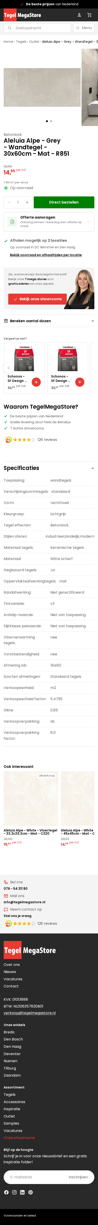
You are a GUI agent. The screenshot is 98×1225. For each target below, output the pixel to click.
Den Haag (12, 1046)
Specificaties (21, 468)
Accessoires (14, 1101)
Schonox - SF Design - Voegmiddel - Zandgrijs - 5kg (18, 378)
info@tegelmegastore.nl (24, 902)
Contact (11, 986)
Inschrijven (78, 1177)
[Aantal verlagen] (9, 202)
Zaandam (12, 1075)
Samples (11, 1123)
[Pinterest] (30, 1192)
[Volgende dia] (89, 368)
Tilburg (10, 1068)
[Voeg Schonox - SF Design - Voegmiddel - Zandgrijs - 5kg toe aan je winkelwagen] (36, 382)
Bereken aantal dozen (30, 321)
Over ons (12, 964)
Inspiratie (12, 1109)
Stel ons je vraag (17, 916)
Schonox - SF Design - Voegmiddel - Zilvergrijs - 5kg (61, 378)
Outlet (34, 41)
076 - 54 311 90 (16, 888)
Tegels (21, 41)
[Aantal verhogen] (27, 202)
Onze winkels (14, 1025)
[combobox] (31, 27)
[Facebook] (6, 1192)
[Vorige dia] (9, 368)
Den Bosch (13, 1039)
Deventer (12, 1053)
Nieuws (10, 971)
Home (8, 41)
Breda (9, 1032)
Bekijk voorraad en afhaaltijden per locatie (46, 255)
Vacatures (13, 979)
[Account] (79, 15)
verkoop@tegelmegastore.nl (30, 1013)
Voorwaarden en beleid (20, 1215)
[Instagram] (14, 1192)
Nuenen (10, 1061)
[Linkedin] (22, 1192)
